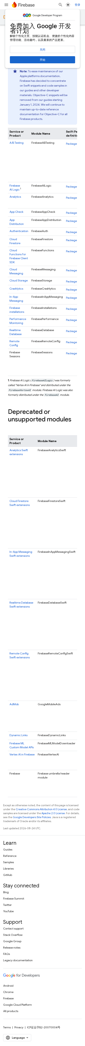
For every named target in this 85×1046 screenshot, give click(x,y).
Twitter (7, 905)
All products (10, 1011)
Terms (7, 1027)
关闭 (42, 49)
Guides (7, 849)
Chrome (8, 992)
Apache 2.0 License (53, 813)
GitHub (7, 875)
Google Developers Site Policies (32, 817)
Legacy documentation (18, 960)
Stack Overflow (13, 935)
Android (8, 985)
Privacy (18, 1027)
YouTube (8, 911)
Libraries (8, 868)
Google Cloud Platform (17, 1005)
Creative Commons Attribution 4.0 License (41, 809)
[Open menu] (6, 5)
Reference (9, 856)
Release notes (11, 947)
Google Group (12, 941)
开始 (42, 60)
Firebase (8, 998)
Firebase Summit (13, 898)
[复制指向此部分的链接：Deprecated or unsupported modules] (12, 427)
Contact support (13, 928)
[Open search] (60, 4)
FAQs (6, 954)
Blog (6, 892)
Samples (8, 862)
